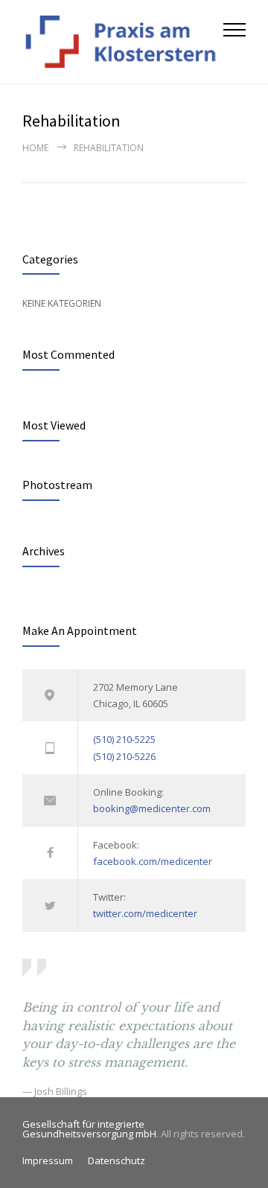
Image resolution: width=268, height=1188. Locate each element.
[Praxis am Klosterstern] (122, 41)
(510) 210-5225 (124, 739)
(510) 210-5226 (124, 756)
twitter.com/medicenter (145, 913)
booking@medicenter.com (152, 808)
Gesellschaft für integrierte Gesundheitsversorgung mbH (89, 1128)
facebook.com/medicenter (152, 861)
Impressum (47, 1160)
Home (35, 147)
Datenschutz (116, 1160)
